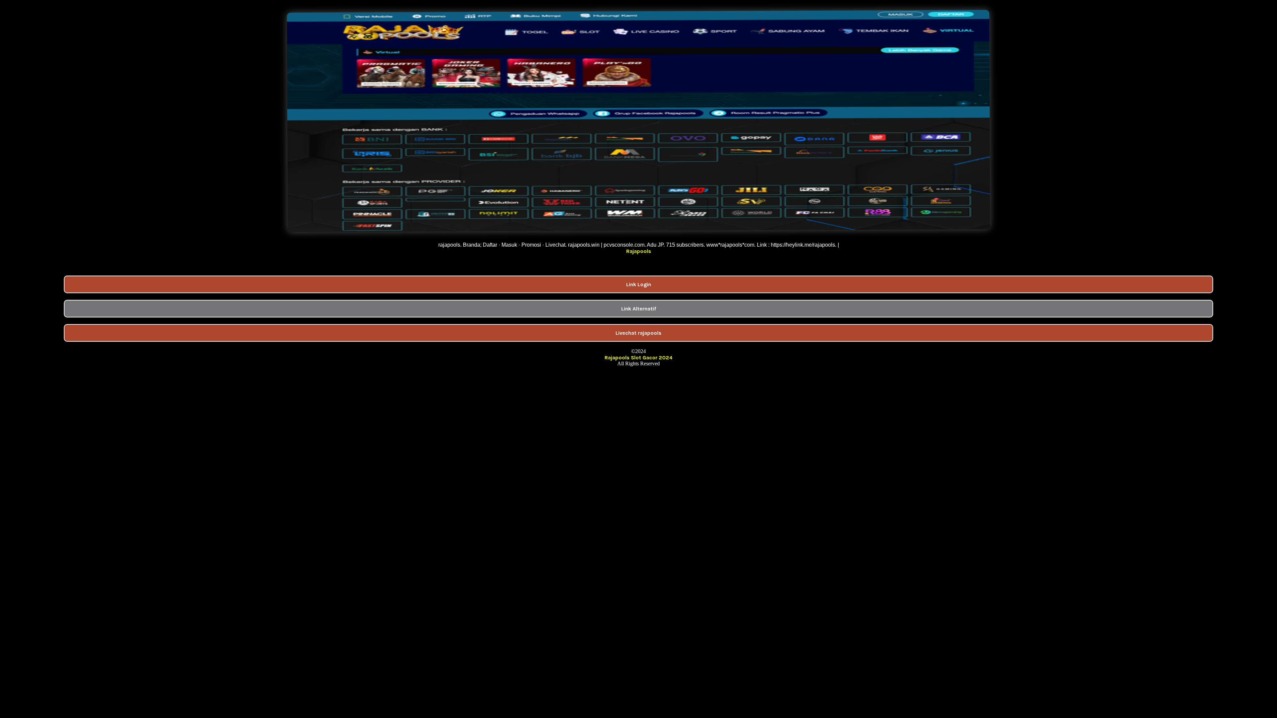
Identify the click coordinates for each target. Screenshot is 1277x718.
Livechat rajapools (638, 333)
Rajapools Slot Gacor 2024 (638, 357)
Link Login (638, 284)
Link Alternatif (638, 308)
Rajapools (638, 251)
